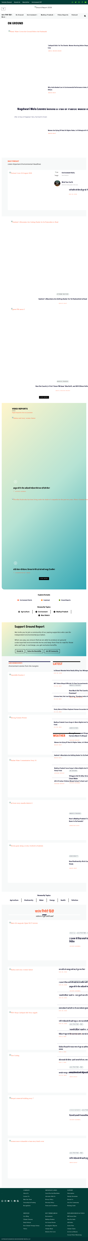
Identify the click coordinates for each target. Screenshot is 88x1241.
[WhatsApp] (2, 1201)
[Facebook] (82, 2)
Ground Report (39, 679)
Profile (51, 846)
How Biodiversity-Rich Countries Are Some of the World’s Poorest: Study (40, 760)
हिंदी (68, 846)
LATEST (57, 615)
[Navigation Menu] (3, 8)
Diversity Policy (49, 1202)
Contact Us (26, 1196)
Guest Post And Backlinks (52, 1193)
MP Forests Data (71, 1216)
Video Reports (63, 15)
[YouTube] (8, 1201)
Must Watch (45, 566)
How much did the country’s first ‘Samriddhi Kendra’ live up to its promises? (40, 637)
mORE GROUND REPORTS (15, 614)
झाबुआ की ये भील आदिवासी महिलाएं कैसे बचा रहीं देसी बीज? (31, 439)
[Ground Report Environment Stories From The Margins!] (44, 9)
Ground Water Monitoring (74, 1235)
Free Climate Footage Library (31, 1225)
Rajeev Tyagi (54, 114)
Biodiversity (38, 750)
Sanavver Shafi (39, 739)
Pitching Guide (71, 1205)
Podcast (75, 15)
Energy (52, 820)
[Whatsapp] (72, 2)
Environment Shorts (26, 551)
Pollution (75, 820)
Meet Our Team (27, 1199)
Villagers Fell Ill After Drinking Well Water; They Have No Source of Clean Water (40, 700)
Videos (25, 1228)
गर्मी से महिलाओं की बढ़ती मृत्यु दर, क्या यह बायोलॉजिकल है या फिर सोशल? (63, 957)
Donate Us (17, 2)
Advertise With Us (50, 1196)
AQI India (70, 1222)
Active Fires (70, 1225)
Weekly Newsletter (72, 1196)
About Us (26, 1193)
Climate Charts (71, 1228)
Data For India (71, 1219)
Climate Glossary (28, 1219)
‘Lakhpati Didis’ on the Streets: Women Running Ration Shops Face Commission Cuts (54, 37)
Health (63, 820)
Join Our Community (73, 1202)
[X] (76, 2)
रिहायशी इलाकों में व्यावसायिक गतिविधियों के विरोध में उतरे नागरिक (42, 967)
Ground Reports (66, 551)
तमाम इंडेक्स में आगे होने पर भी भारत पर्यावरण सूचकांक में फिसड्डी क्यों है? (43, 939)
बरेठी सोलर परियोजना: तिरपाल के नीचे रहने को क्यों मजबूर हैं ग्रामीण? (34, 520)
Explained (47, 551)
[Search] (85, 16)
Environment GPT (37, 2)
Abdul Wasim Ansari (55, 45)
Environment (43, 563)
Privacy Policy (49, 1199)
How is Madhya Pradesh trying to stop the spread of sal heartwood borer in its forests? (40, 730)
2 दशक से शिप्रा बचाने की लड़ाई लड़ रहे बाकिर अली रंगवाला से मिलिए (62, 853)
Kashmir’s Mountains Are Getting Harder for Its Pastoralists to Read (63, 250)
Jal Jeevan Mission (72, 1232)
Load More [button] (44, 348)
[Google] (18, 1201)
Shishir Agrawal (20, 442)
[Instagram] (79, 2)
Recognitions (27, 1205)
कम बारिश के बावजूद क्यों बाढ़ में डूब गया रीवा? (63, 878)
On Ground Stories (50, 1222)
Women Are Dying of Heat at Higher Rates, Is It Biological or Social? (60, 732)
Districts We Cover (50, 1232)
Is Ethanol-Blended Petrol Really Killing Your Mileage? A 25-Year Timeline (60, 626)
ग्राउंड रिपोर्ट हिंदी (44, 832)
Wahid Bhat (52, 68)
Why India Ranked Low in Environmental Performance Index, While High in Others (54, 60)
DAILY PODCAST (13, 130)
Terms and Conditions (51, 1205)
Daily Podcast (27, 1222)
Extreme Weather (62, 245)
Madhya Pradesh (60, 103)
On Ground (20, 15)
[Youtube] (85, 2)
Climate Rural (49, 1228)
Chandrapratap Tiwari (22, 524)
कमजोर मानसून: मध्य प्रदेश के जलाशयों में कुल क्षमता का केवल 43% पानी (63, 1043)
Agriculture (25, 563)
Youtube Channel (7, 2)
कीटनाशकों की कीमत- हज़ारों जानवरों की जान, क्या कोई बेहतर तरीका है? (63, 1024)
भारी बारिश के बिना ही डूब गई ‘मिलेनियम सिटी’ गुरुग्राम (39, 150)
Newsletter (26, 2)
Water (41, 820)
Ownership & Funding (29, 1202)
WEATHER (59, 720)
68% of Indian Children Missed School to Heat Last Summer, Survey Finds (59, 794)
